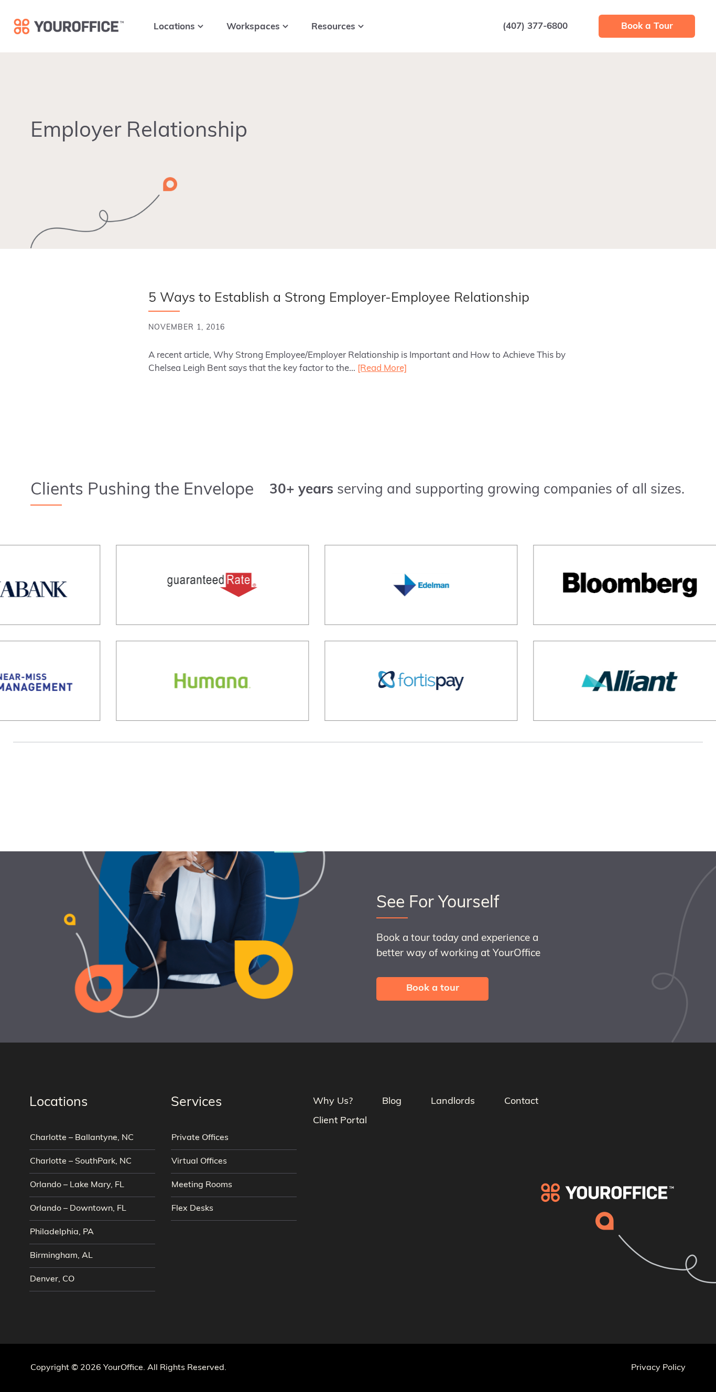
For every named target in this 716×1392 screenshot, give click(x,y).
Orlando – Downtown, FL (78, 1208)
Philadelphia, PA (62, 1232)
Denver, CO (52, 1279)
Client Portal (340, 1121)
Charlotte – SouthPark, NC (81, 1161)
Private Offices (200, 1138)
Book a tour (432, 988)
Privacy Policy (658, 1368)
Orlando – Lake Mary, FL (77, 1185)
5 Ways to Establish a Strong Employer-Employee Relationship (338, 298)
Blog (392, 1101)
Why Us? (333, 1101)
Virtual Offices (199, 1161)
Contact (521, 1101)
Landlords (453, 1101)
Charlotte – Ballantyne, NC (82, 1138)
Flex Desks (192, 1208)
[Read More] (382, 368)
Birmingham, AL (61, 1256)
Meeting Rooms (201, 1185)
